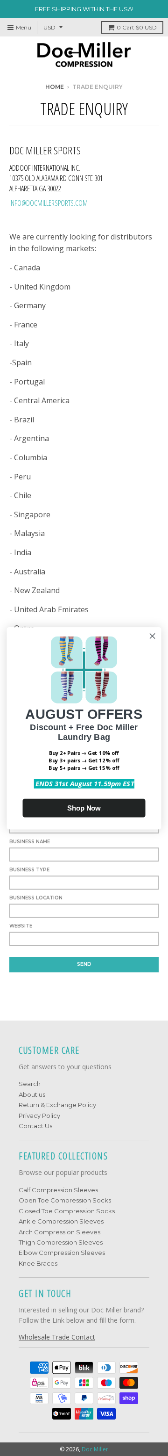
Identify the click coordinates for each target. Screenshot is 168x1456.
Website (20, 926)
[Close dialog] (153, 636)
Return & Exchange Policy (57, 1104)
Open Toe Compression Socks (65, 1200)
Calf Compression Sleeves (58, 1190)
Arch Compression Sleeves (59, 1232)
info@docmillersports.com (48, 203)
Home (54, 86)
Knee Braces (38, 1263)
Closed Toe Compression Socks (67, 1211)
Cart (137, 27)
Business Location (36, 898)
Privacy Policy (39, 1115)
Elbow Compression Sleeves (62, 1252)
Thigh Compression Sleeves (61, 1242)
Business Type (29, 870)
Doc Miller (95, 1449)
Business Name (29, 842)
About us (32, 1094)
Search (30, 1083)
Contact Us (35, 1126)
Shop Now (83, 807)
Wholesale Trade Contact (57, 1337)
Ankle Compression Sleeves (61, 1221)
